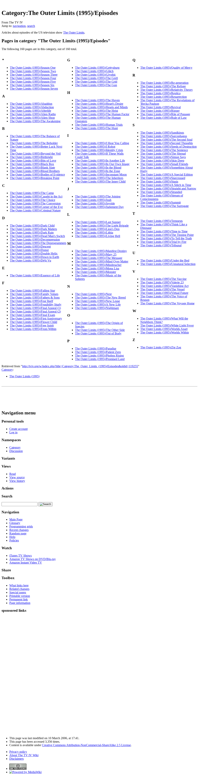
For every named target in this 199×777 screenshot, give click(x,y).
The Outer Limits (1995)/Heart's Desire (99, 103)
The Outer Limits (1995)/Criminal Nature (35, 210)
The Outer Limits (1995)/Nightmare (97, 308)
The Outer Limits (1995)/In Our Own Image (102, 164)
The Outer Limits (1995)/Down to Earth (34, 257)
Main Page (16, 519)
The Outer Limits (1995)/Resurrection (163, 96)
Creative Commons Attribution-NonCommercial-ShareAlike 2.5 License (86, 745)
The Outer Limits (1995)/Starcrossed (162, 178)
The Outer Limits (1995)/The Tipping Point (167, 234)
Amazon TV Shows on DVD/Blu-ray (32, 559)
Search (7, 496)
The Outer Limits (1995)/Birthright (31, 157)
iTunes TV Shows (20, 555)
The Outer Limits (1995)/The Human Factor (102, 114)
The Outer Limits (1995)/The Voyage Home (167, 303)
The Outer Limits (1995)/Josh (93, 200)
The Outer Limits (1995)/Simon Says (163, 157)
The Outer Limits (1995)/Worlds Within (164, 332)
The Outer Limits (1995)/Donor (29, 250)
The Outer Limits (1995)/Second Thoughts (166, 143)
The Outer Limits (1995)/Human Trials (99, 124)
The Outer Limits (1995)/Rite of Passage (165, 114)
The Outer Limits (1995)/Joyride (95, 203)
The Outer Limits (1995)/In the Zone (97, 171)
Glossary (14, 523)
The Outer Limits (73, 32)
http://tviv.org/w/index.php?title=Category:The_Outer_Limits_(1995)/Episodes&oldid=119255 (80, 366)
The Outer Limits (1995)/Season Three (34, 74)
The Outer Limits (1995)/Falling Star (32, 290)
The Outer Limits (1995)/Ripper (160, 110)
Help (12, 537)
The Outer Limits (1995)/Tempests (161, 221)
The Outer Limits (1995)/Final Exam (32, 315)
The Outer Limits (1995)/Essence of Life (35, 275)
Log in (13, 432)
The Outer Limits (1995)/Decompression (35, 239)
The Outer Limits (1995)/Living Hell (97, 236)
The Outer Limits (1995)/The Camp (32, 193)
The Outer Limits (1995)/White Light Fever (167, 325)
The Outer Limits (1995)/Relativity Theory (166, 89)
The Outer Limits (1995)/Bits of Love (33, 160)
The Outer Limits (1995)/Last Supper (98, 222)
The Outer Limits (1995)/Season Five (33, 81)
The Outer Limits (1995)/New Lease (97, 301)
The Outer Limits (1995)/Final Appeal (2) (35, 311)
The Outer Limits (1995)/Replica (160, 93)
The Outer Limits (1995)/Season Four (33, 78)
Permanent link (18, 599)
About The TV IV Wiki (23, 755)
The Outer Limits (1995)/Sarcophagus (163, 136)
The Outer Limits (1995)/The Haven (97, 100)
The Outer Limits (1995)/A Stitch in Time (165, 185)
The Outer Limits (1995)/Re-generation (164, 82)
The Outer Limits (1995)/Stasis (159, 181)
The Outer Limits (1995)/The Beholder (34, 143)
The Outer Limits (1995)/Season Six (32, 85)
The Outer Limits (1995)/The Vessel (162, 289)
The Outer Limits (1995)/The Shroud (163, 153)
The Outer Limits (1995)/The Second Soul (166, 139)
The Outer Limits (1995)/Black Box (32, 164)
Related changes (19, 589)
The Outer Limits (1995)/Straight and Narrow (168, 188)
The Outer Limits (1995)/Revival (160, 107)
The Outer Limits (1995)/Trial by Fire (163, 241)
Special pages (17, 592)
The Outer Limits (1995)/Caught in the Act (36, 196)
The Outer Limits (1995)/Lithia (94, 232)
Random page (17, 533)
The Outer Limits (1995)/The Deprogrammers (38, 243)
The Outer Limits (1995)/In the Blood (98, 167)
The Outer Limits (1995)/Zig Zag (160, 347)
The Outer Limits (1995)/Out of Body (98, 333)
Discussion (16, 451)
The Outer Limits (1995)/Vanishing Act (164, 286)
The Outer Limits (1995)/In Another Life (100, 160)
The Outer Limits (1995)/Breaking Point (34, 178)
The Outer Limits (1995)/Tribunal (161, 245)
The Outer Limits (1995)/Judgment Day (99, 207)
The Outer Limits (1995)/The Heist (96, 110)
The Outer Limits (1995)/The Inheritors (99, 178)
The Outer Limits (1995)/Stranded (161, 192)
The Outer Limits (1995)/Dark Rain (32, 232)
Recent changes (19, 530)
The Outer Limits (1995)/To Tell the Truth (166, 238)
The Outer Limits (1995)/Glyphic (95, 74)
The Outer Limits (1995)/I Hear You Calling (102, 143)
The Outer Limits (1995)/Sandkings (162, 132)
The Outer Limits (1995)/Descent (30, 246)
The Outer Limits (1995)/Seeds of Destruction (168, 146)
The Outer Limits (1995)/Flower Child (33, 322)
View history (17, 480)
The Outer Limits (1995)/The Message (98, 258)
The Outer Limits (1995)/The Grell (96, 78)
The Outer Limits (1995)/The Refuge (163, 86)
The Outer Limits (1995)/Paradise (95, 348)
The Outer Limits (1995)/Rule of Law (163, 117)
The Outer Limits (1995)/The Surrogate (164, 206)
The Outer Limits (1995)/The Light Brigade (102, 225)
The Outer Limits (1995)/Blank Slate (32, 167)
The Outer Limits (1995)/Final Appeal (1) (35, 308)
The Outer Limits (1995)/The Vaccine (163, 279)
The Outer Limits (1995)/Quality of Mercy (166, 67)
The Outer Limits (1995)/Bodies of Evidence (37, 174)
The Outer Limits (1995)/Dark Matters (33, 229)
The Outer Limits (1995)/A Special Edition (166, 174)
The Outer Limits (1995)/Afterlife (30, 110)
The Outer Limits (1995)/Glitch (94, 71)
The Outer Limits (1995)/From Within (33, 329)
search (31, 26)
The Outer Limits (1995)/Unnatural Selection (168, 264)
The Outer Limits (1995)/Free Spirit (32, 325)
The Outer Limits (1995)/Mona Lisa (97, 268)
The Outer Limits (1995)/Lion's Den (97, 229)
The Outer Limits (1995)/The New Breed (100, 297)
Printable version (19, 596)
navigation (19, 26)
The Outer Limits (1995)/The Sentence (164, 150)
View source (17, 477)
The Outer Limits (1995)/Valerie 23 (162, 282)
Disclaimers (16, 758)
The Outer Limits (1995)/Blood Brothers (35, 171)
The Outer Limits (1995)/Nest (93, 294)
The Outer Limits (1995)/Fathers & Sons (35, 297)
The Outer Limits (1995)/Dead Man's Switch (37, 236)
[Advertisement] (126, 3)
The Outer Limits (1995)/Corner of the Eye (36, 207)
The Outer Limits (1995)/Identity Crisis (99, 150)
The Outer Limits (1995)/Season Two (33, 71)
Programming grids (21, 526)
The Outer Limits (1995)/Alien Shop (32, 117)
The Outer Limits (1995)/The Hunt (96, 128)
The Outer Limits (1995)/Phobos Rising (99, 355)
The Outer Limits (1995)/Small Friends (164, 164)
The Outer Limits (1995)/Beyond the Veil (35, 153)
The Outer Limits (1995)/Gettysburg (97, 67)
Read (12, 474)
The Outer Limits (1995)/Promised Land (100, 359)
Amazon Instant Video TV (25, 562)
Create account (18, 429)
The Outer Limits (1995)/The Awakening (35, 121)
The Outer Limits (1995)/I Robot (95, 146)
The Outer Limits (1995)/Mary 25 (95, 254)
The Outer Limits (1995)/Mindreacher (98, 265)
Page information (19, 603)
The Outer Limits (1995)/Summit (160, 202)
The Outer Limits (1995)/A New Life (98, 304)
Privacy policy (18, 751)
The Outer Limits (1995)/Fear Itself (31, 301)
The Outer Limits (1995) (24, 376)
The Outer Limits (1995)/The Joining (97, 196)
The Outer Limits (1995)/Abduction (32, 107)
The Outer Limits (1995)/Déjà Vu (30, 260)
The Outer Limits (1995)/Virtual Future (164, 293)
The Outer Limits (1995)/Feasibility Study (35, 304)
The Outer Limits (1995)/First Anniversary (36, 318)
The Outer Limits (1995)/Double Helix (34, 253)
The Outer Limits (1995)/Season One (33, 67)
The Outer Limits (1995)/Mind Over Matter (101, 261)
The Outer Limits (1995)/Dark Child (32, 225)
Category (7, 369)
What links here (19, 585)
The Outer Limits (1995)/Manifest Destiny (101, 251)
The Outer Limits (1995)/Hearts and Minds (101, 107)
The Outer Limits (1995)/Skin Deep (162, 160)
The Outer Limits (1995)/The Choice (32, 200)
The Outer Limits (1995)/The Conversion (35, 203)
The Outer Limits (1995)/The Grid (96, 81)
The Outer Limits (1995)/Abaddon (31, 103)
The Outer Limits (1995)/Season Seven (34, 88)
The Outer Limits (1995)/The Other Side (100, 330)
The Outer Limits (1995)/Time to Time (164, 231)
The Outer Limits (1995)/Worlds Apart (164, 329)
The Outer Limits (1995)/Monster (95, 272)
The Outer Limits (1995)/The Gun (96, 85)
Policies (14, 540)
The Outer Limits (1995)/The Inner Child (100, 181)
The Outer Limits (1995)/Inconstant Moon (101, 174)
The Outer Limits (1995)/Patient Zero (98, 352)
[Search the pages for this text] (45, 504)
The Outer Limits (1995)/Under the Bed (164, 260)
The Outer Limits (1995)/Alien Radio (33, 114)
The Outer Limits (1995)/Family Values (34, 294)
